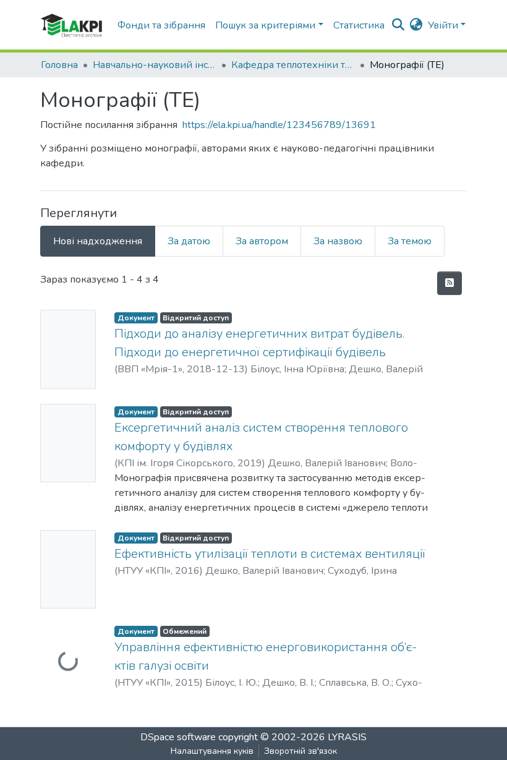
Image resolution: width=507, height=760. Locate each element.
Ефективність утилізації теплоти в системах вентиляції (269, 553)
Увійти (443, 25)
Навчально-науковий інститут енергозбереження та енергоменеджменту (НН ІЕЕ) (154, 65)
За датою (189, 241)
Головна (59, 65)
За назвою (337, 241)
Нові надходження (97, 241)
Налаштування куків (212, 751)
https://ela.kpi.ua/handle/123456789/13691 (279, 125)
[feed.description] (449, 283)
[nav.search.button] (398, 25)
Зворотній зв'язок (300, 751)
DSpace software (178, 737)
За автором (262, 241)
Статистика (359, 25)
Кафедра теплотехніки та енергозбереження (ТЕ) (293, 65)
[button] (416, 25)
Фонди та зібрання (161, 25)
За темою (410, 241)
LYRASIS (347, 737)
